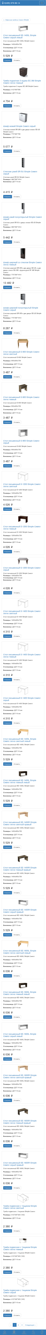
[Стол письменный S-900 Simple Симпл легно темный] (23, 388)
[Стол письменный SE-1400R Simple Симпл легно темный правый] (23, 858)
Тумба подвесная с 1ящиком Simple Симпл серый (20, 1291)
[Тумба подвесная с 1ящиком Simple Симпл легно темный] (23, 1240)
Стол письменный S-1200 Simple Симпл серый (22, 568)
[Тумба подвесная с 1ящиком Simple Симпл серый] (23, 1282)
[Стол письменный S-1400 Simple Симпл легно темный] (23, 646)
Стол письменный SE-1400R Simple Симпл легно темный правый (20, 868)
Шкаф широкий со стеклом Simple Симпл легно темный (22, 263)
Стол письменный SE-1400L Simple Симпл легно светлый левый (19, 739)
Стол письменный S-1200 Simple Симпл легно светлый (22, 485)
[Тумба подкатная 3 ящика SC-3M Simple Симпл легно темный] (23, 71)
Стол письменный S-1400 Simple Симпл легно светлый (22, 612)
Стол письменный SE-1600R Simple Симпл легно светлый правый (20, 1076)
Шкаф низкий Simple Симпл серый (19, 126)
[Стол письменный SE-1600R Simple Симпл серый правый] (23, 1156)
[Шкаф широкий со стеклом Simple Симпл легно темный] (23, 253)
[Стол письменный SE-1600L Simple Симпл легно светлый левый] (23, 944)
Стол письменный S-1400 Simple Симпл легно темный (22, 655)
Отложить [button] (17, 60)
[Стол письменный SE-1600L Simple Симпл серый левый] (23, 1027)
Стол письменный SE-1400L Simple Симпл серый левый (19, 36)
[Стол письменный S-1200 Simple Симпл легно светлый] (23, 476)
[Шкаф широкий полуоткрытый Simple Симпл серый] (23, 299)
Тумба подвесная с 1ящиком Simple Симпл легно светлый (20, 1206)
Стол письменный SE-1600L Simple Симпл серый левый (19, 1035)
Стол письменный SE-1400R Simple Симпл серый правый (20, 910)
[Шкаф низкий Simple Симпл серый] (23, 117)
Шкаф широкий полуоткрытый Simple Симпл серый (20, 308)
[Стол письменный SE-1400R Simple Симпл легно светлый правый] (23, 815)
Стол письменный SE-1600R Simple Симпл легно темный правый (20, 1121)
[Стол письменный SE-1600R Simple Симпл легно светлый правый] (23, 1068)
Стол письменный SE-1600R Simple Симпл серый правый (20, 1163)
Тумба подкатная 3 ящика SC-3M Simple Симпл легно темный (22, 81)
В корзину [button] (7, 60)
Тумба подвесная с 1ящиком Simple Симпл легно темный (20, 1248)
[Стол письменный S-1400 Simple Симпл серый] (23, 690)
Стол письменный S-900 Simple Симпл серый (21, 441)
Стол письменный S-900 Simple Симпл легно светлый (21, 352)
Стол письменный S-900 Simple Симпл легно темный (21, 398)
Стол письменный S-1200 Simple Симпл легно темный (22, 527)
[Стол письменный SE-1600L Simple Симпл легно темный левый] (23, 985)
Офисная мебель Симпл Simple (16, 20)
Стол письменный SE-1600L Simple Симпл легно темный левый (19, 993)
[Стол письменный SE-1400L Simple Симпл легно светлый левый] (23, 732)
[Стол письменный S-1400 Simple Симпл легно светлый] (23, 603)
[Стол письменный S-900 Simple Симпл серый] (23, 433)
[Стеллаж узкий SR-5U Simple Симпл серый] (23, 162)
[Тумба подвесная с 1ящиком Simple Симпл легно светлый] (23, 1198)
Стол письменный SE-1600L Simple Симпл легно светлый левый (19, 951)
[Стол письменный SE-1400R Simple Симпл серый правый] (23, 902)
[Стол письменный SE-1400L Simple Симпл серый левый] (23, 28)
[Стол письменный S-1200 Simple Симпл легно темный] (23, 519)
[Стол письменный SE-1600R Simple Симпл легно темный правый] (23, 1111)
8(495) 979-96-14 (12, 2)
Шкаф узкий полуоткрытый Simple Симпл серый (22, 218)
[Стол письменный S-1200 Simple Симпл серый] (23, 561)
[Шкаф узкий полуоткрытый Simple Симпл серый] (23, 208)
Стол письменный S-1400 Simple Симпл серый (22, 699)
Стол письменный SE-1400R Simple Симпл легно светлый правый (20, 823)
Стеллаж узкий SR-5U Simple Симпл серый (20, 172)
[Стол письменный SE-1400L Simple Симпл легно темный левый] (23, 773)
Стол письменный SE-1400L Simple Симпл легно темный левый (19, 781)
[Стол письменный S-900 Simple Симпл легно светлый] (23, 344)
